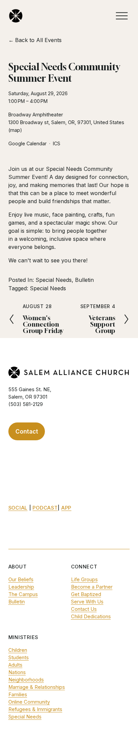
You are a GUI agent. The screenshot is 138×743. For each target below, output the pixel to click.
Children (17, 650)
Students (18, 658)
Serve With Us (87, 602)
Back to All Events (38, 40)
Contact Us (84, 609)
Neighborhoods (26, 680)
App (66, 508)
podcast (45, 508)
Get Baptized (86, 594)
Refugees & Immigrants (35, 709)
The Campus (23, 594)
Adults (15, 665)
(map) (15, 130)
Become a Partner (92, 587)
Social (17, 508)
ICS (56, 143)
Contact (26, 431)
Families (17, 695)
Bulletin (84, 279)
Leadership (21, 587)
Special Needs (54, 279)
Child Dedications (91, 617)
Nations (17, 672)
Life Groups (84, 580)
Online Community (29, 702)
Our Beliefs (20, 580)
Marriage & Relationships (36, 687)
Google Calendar (27, 143)
